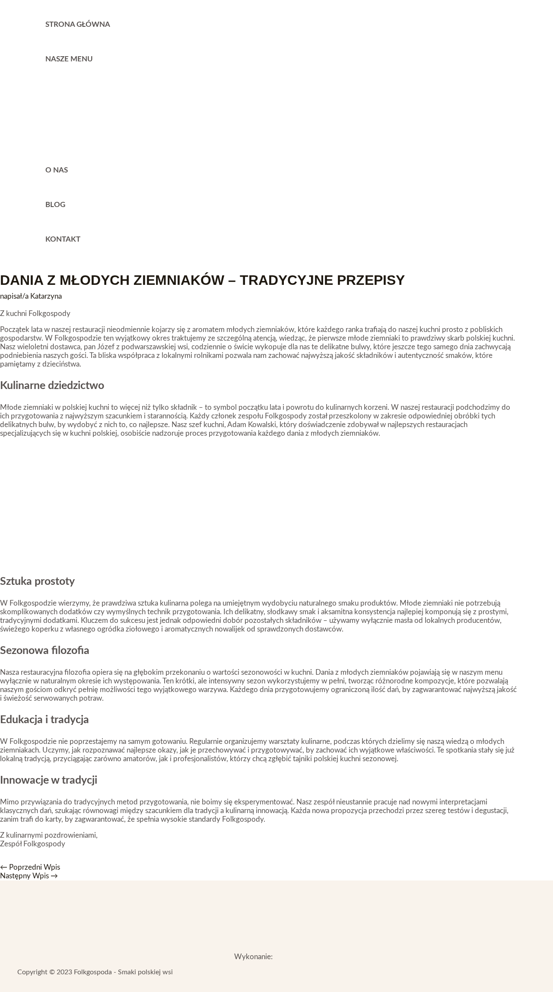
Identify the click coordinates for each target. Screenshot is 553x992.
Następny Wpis (29, 876)
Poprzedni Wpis (30, 867)
